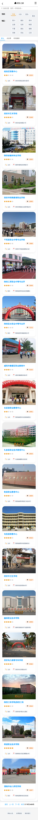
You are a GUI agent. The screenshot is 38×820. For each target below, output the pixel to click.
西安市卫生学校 (10, 576)
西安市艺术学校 (10, 114)
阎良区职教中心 (10, 71)
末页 (22, 804)
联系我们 (27, 813)
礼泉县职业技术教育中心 (14, 450)
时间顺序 (17, 38)
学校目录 (18, 8)
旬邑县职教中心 (10, 534)
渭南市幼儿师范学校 (12, 786)
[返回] (2, 3)
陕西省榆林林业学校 (12, 156)
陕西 (30, 24)
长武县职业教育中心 (12, 408)
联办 (33, 16)
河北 (21, 33)
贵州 (30, 20)
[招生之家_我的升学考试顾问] (19, 3)
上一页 (11, 804)
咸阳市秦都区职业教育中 (14, 366)
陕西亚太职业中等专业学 (14, 324)
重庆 (21, 20)
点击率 (9, 38)
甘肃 (21, 24)
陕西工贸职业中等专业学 (14, 282)
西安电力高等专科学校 (13, 660)
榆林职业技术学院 (11, 618)
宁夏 (13, 28)
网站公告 (10, 813)
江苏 (30, 33)
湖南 (30, 28)
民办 (26, 14)
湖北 (21, 28)
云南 (13, 24)
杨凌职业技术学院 (11, 744)
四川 (13, 20)
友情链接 (19, 813)
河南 (13, 33)
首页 (11, 8)
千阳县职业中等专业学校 (14, 240)
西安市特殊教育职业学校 (14, 198)
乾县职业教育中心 (11, 492)
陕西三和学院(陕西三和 (14, 702)
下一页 (17, 804)
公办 (20, 14)
